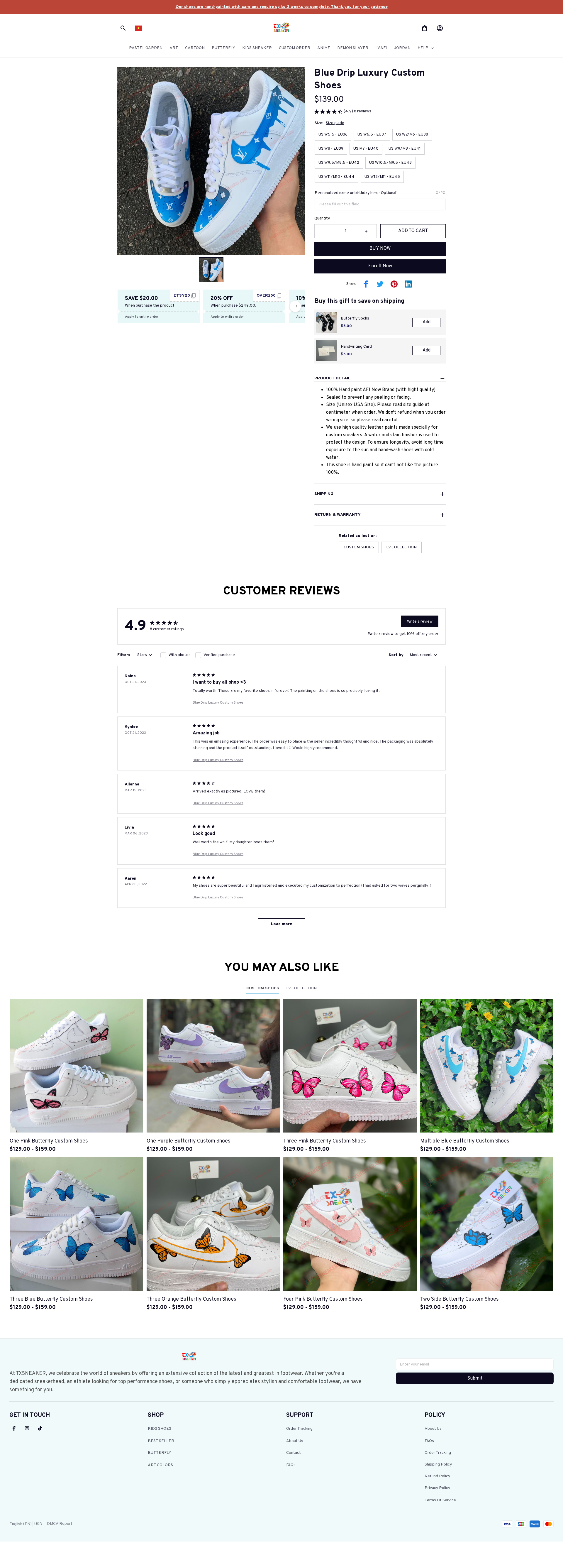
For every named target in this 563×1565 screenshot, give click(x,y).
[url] (282, 7)
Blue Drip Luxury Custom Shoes (218, 702)
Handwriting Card (356, 346)
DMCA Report (59, 1523)
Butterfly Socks (355, 318)
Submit (475, 1378)
